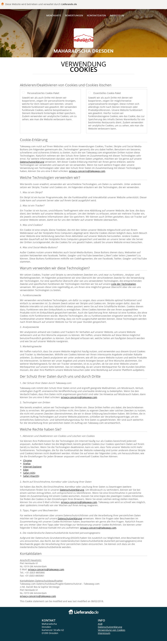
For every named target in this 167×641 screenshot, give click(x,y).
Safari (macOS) (31, 475)
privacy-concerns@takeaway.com (87, 171)
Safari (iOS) (29, 472)
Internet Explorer (32, 466)
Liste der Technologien (123, 283)
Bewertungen (74, 15)
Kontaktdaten (96, 15)
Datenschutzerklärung (32, 161)
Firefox (26, 463)
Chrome (27, 460)
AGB (100, 623)
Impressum (117, 15)
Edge (26, 469)
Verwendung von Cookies (111, 630)
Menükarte (53, 15)
